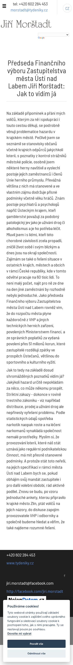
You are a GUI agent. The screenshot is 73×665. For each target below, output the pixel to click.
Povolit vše (36, 643)
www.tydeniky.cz (20, 562)
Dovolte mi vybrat (19, 633)
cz (67, 8)
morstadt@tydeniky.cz (29, 9)
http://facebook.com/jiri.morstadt (34, 591)
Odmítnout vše (36, 653)
